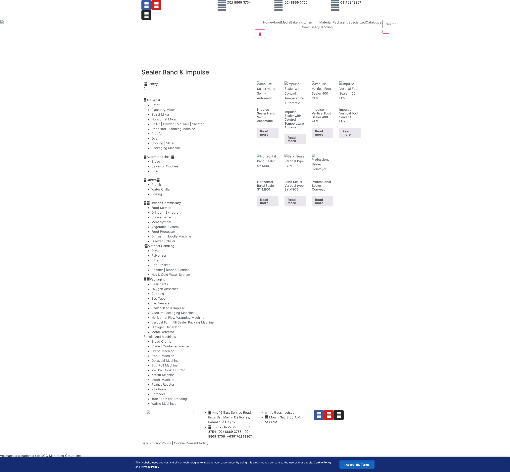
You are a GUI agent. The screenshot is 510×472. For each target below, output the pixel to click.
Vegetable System (165, 227)
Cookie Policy (323, 462)
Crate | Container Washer (170, 346)
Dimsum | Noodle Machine (171, 236)
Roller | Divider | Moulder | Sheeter (177, 124)
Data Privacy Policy (156, 443)
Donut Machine (162, 356)
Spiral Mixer (160, 114)
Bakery (295, 22)
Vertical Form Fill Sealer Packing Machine (182, 322)
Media (285, 22)
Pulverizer (158, 255)
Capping (157, 294)
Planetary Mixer (163, 110)
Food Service (161, 208)
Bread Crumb (161, 341)
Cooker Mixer (161, 217)
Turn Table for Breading (169, 399)
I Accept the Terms (357, 464)
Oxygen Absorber (164, 289)
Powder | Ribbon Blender (170, 270)
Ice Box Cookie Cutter (168, 370)
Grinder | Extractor (165, 212)
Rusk (155, 171)
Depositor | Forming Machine (173, 129)
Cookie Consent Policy (191, 443)
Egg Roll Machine (164, 365)
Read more (264, 132)
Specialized (357, 22)
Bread (155, 161)
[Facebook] (146, 5)
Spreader (158, 394)
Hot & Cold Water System (170, 275)
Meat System (161, 222)
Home (267, 22)
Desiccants (159, 284)
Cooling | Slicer (163, 143)
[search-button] (385, 32)
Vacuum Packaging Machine (172, 313)
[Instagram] (146, 15)
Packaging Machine (166, 148)
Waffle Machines (163, 404)
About (276, 22)
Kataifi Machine (163, 375)
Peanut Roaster (162, 384)
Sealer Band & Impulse (168, 308)
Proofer (157, 134)
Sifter (155, 105)
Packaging (340, 22)
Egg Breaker (160, 265)
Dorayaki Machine (164, 361)
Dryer (155, 251)
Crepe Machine (162, 351)
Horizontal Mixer (164, 119)
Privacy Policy (150, 466)
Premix (156, 185)
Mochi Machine (162, 380)
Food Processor (163, 232)
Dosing (156, 194)
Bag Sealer (159, 303)
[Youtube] (156, 5)
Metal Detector (162, 332)
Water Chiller (161, 189)
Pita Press (158, 389)
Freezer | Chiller (163, 241)
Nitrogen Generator (166, 327)
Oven (155, 138)
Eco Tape (158, 298)
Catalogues (374, 22)
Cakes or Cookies (164, 166)
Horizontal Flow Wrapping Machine (177, 318)
